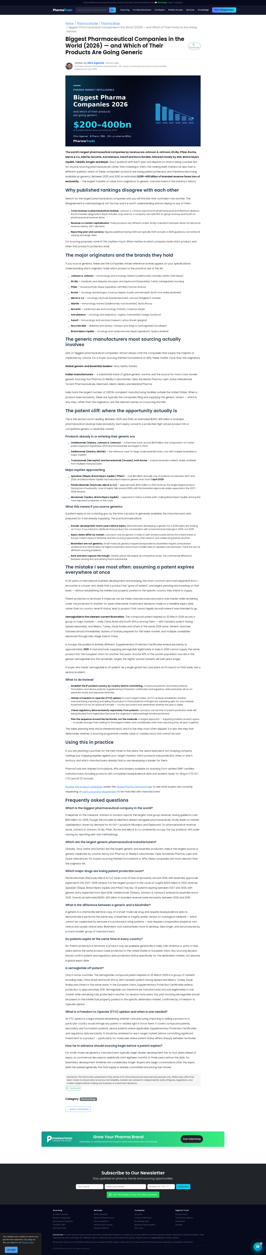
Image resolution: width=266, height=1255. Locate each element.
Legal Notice (157, 1237)
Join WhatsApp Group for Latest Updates (135, 1194)
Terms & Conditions (184, 1218)
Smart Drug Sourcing (103, 1225)
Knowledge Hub (142, 1221)
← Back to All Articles (78, 1109)
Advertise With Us (101, 1228)
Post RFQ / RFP (59, 1225)
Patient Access (175, 10)
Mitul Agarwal (95, 63)
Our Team (139, 1228)
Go (112, 10)
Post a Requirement (224, 10)
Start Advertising (192, 1139)
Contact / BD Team (143, 1218)
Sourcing (124, 10)
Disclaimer (180, 1221)
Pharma (63, 10)
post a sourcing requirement (99, 791)
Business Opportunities (145, 1225)
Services (190, 10)
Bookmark (194, 47)
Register (179, 2)
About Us (138, 1214)
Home (69, 23)
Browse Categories (61, 1218)
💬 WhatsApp (161, 2)
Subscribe (183, 1186)
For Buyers (160, 10)
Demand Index (59, 1228)
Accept (11, 1249)
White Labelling (100, 1214)
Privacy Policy (181, 1214)
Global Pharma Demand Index (134, 786)
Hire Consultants (101, 1221)
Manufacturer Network (63, 1221)
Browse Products (60, 1214)
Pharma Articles (87, 23)
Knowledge (203, 10)
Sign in (171, 2)
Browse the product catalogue (83, 786)
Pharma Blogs (110, 23)
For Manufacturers (142, 10)
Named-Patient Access (104, 1218)
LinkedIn (178, 1225)
